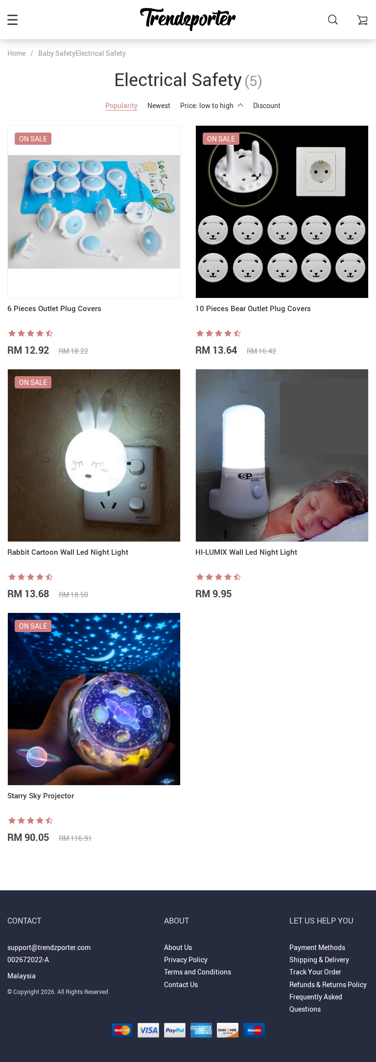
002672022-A (28, 959)
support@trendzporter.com (49, 947)
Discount (267, 105)
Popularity (121, 105)
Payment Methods (317, 947)
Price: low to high (207, 105)
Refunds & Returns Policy (328, 984)
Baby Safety (56, 53)
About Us (178, 947)
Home (16, 53)
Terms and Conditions (197, 971)
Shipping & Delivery (319, 959)
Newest (158, 105)
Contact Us (181, 984)
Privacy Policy (186, 959)
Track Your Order (315, 971)
